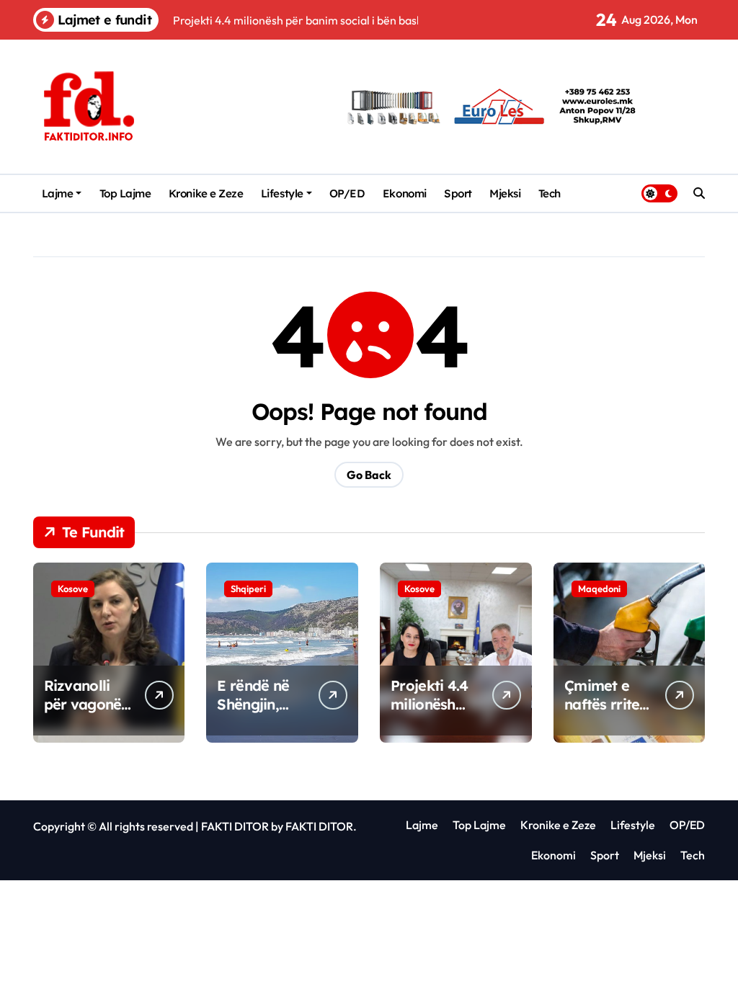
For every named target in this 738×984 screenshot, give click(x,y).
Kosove (73, 588)
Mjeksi (504, 193)
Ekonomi (405, 193)
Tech (549, 193)
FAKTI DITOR (235, 826)
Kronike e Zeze (206, 193)
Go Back (369, 475)
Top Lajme (125, 193)
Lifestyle (282, 193)
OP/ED (347, 193)
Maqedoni (599, 588)
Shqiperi (248, 588)
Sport (458, 193)
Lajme (58, 193)
